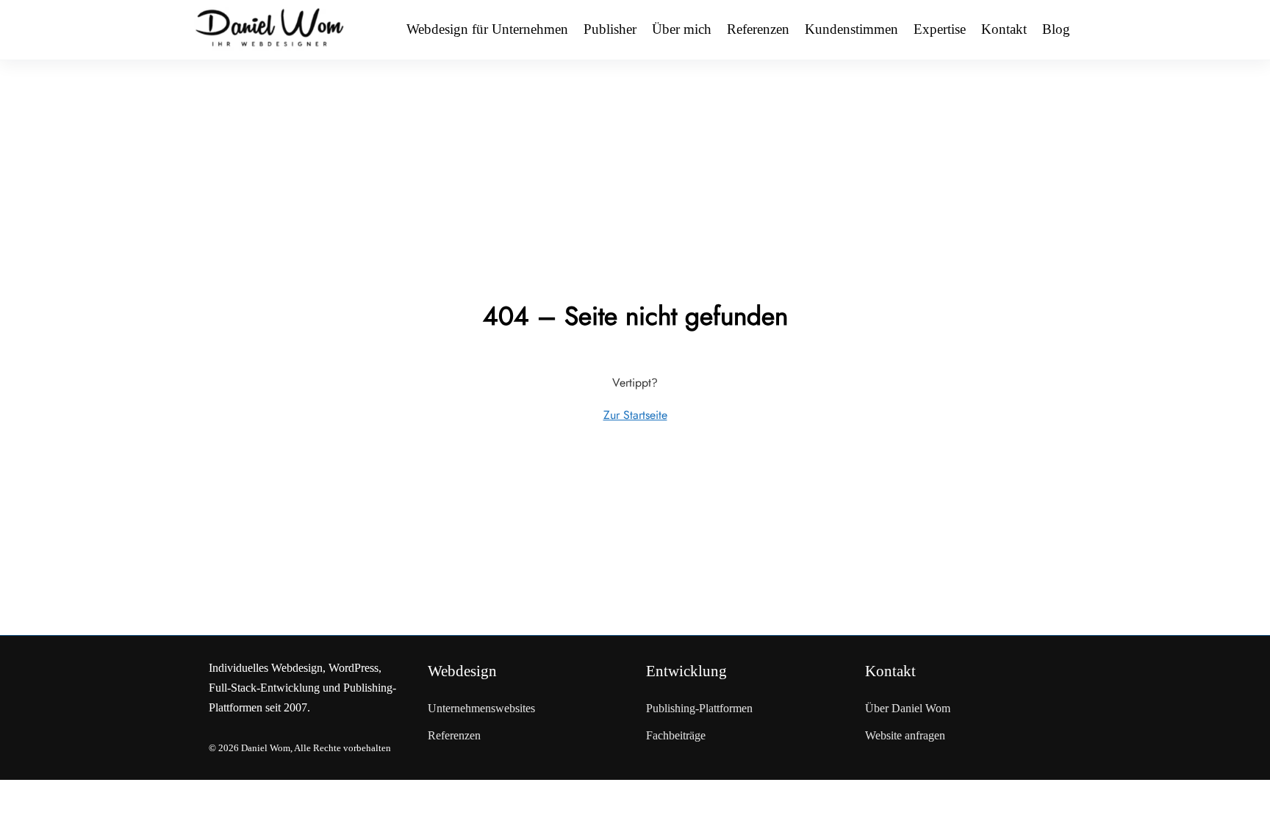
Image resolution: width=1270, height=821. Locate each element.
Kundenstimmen (851, 29)
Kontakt (1004, 29)
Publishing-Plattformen (699, 708)
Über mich (681, 29)
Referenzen (758, 29)
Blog (1056, 29)
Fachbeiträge (676, 735)
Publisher (610, 29)
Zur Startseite (635, 414)
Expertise (940, 29)
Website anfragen (905, 735)
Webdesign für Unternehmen (487, 29)
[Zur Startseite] (269, 29)
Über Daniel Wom (907, 708)
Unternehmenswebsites (481, 708)
